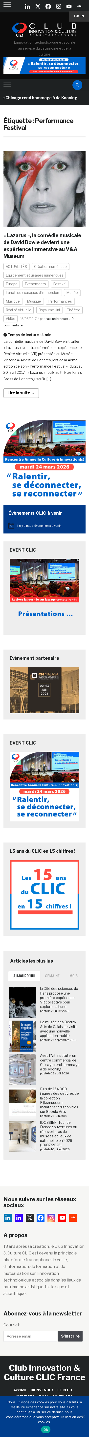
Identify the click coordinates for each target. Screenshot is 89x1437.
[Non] (82, 1416)
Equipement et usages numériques (35, 275)
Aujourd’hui (24, 976)
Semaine (52, 976)
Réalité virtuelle (18, 310)
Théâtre (73, 310)
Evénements (35, 284)
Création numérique (50, 266)
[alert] (44, 526)
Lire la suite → (21, 393)
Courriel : (11, 1325)
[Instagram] (58, 6)
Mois (74, 976)
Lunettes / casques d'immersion (32, 292)
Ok (46, 1430)
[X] (38, 6)
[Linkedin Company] (27, 6)
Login (79, 16)
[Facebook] (48, 6)
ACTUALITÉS (16, 266)
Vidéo (10, 318)
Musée (72, 292)
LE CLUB (64, 1390)
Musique (13, 301)
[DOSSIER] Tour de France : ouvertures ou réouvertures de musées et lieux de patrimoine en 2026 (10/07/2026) (58, 1133)
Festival (59, 284)
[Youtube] (69, 6)
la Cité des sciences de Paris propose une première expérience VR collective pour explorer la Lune (59, 997)
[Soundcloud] (79, 6)
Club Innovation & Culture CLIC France (44, 1372)
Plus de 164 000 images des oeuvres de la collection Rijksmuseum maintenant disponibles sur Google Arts (59, 1100)
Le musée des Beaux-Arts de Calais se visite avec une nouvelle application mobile (59, 1029)
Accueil (19, 1390)
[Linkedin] (19, 1218)
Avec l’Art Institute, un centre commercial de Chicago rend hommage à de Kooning (60, 1062)
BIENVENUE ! (42, 1390)
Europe (12, 284)
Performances (60, 301)
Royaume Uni (49, 310)
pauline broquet (56, 319)
